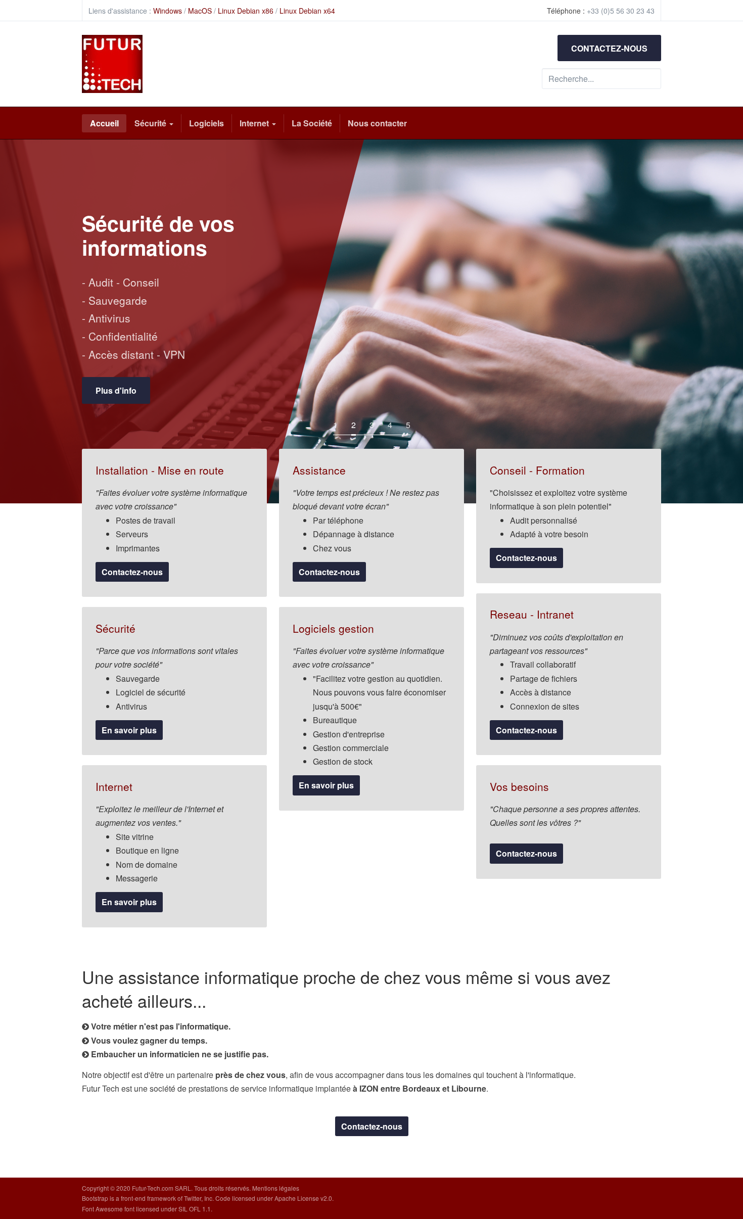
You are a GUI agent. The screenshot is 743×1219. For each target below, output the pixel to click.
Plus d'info (590, 409)
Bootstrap (95, 1198)
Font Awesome (102, 1208)
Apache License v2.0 (303, 1198)
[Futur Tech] (112, 64)
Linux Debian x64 (307, 11)
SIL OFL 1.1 (194, 1208)
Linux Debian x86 (245, 11)
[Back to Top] (717, 1136)
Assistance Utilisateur (611, 269)
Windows (167, 11)
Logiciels (206, 123)
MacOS (200, 11)
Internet (255, 123)
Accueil (104, 123)
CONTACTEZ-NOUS (609, 48)
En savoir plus (129, 730)
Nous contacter (377, 123)
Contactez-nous (132, 572)
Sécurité (151, 123)
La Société (312, 123)
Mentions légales (275, 1188)
